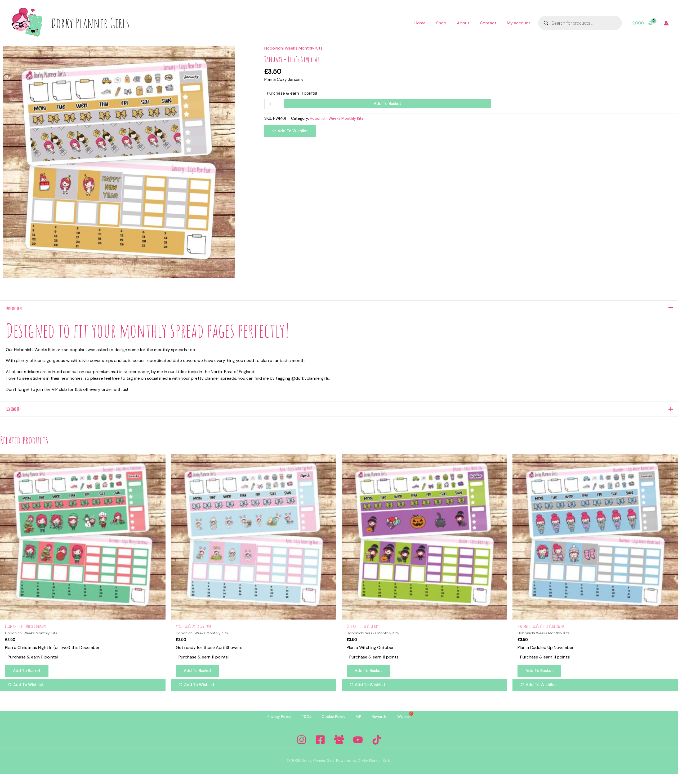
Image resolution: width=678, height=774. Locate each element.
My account (518, 23)
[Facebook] (320, 740)
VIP (358, 716)
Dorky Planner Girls (90, 23)
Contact (488, 23)
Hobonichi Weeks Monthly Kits (293, 48)
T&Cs (306, 716)
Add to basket (387, 103)
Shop (441, 23)
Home (420, 23)
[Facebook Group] (339, 740)
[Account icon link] (666, 23)
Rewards (379, 716)
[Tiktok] (377, 740)
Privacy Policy (279, 716)
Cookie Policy (333, 716)
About (463, 23)
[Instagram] (301, 740)
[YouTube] (358, 740)
